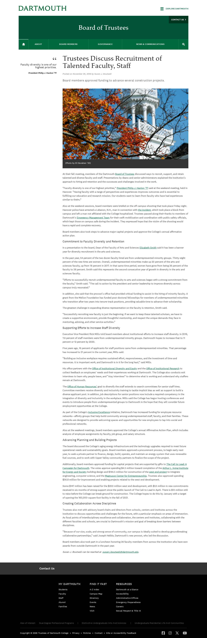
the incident (144, 210)
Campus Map (96, 593)
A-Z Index (94, 589)
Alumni (62, 602)
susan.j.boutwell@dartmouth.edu (120, 552)
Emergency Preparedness (128, 602)
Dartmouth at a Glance (127, 589)
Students (63, 589)
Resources (124, 584)
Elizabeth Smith (148, 247)
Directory (94, 598)
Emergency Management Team (93, 217)
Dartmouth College (43, 8)
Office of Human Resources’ (82, 386)
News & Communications (150, 44)
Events (93, 602)
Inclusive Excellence (99, 412)
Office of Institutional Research (162, 368)
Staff (61, 598)
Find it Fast (98, 584)
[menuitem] (47, 568)
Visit (92, 610)
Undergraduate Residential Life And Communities (159, 623)
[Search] (183, 44)
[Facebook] (163, 633)
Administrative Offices (127, 598)
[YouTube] (185, 633)
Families (63, 606)
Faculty (62, 593)
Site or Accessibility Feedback (121, 633)
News (92, 606)
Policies (87, 633)
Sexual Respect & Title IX (128, 610)
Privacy (75, 633)
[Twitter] (177, 633)
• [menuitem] (70, 633)
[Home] (23, 44)
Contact (98, 633)
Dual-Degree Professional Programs (56, 623)
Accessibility (122, 593)
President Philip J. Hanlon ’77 (132, 188)
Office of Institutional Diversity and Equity (114, 368)
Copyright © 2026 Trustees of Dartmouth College (44, 633)
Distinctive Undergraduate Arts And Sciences (104, 623)
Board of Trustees (124, 174)
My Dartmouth (70, 584)
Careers (120, 606)
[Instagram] (170, 633)
